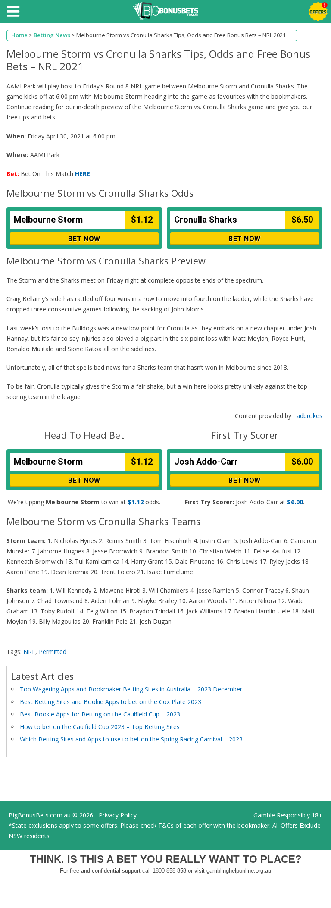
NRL (29, 651)
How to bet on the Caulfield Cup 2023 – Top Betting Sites (100, 727)
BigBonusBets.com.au (40, 815)
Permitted (52, 651)
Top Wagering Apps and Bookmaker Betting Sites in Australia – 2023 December (131, 689)
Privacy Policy (118, 815)
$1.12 (136, 502)
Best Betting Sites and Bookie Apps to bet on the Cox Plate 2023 (110, 701)
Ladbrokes (307, 416)
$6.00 (295, 502)
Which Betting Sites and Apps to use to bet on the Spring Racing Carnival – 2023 (131, 739)
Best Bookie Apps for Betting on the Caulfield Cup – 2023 (100, 714)
